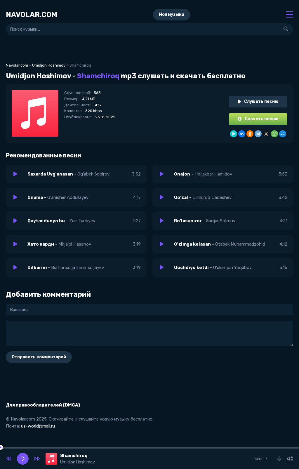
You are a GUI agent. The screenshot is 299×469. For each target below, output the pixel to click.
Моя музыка (171, 14)
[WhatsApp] (274, 133)
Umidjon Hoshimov (48, 65)
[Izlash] (286, 29)
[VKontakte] (241, 133)
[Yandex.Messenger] (233, 133)
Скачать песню (262, 119)
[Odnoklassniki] (249, 133)
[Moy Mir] (282, 133)
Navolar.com (17, 65)
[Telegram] (258, 133)
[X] (266, 133)
